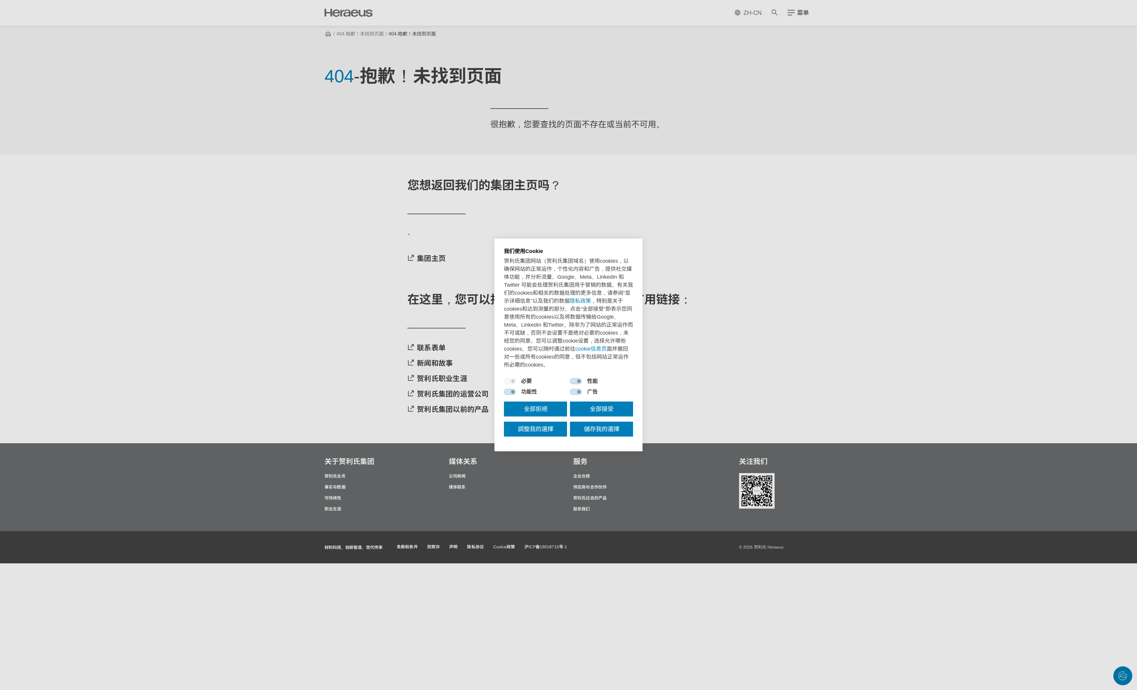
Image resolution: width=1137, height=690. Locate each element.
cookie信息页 (591, 349)
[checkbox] (510, 381)
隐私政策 (580, 301)
